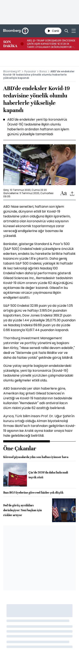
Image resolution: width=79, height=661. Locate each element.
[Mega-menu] (74, 31)
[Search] (66, 31)
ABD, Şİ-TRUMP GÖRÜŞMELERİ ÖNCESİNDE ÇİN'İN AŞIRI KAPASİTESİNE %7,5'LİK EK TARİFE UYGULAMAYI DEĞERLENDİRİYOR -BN (51, 44)
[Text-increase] (63, 193)
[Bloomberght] (16, 31)
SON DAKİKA (10, 44)
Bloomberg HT (12, 71)
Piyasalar (30, 71)
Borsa (43, 71)
